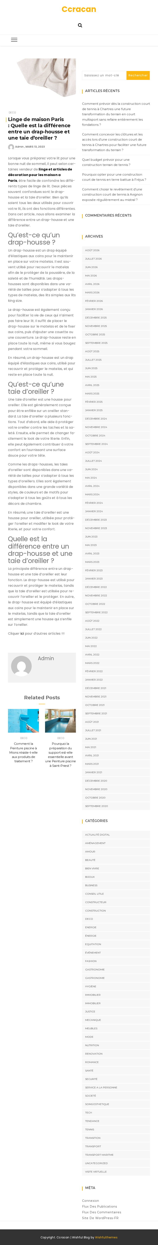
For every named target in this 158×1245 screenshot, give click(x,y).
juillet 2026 (93, 258)
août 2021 (92, 721)
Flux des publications (99, 1206)
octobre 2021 (95, 704)
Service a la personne (101, 1087)
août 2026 (92, 250)
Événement (93, 952)
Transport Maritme (99, 1154)
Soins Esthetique (97, 1104)
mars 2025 (92, 393)
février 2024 (94, 502)
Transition (92, 1137)
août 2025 (92, 351)
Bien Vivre (92, 868)
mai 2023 (91, 545)
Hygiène (90, 986)
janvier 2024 (94, 511)
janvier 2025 (93, 410)
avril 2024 (92, 485)
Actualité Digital (97, 834)
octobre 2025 (95, 334)
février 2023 (94, 570)
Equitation (93, 944)
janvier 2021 (93, 772)
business (91, 885)
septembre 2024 (96, 443)
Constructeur (95, 902)
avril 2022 (92, 654)
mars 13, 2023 (35, 147)
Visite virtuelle (96, 1171)
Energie (90, 927)
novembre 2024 (96, 427)
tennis (89, 1129)
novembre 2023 (96, 528)
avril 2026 (92, 284)
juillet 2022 (93, 629)
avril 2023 (92, 553)
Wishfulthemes (106, 1237)
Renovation (93, 1053)
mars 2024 (92, 494)
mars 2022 (92, 662)
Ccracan (79, 9)
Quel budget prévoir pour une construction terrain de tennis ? (106, 162)
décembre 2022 (96, 587)
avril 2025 (92, 385)
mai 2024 (91, 477)
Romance (92, 1062)
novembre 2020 (96, 789)
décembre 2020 (96, 780)
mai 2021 (90, 747)
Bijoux (90, 876)
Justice (90, 1011)
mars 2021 (92, 763)
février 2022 (94, 671)
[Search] (80, 25)
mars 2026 (92, 292)
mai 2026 (91, 275)
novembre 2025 (96, 326)
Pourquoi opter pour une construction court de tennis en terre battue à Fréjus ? (114, 177)
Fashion (90, 961)
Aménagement (95, 843)
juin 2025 (91, 368)
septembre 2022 (96, 612)
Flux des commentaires (101, 1212)
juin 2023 (91, 536)
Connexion (90, 1201)
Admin (19, 146)
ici (23, 633)
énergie (90, 935)
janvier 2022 (94, 679)
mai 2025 (90, 376)
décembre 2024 (96, 418)
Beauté (90, 859)
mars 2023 (92, 561)
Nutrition (92, 1045)
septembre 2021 (96, 713)
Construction (95, 910)
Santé (89, 1070)
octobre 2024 (95, 435)
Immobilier (93, 994)
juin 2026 (91, 267)
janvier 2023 (94, 578)
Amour (90, 851)
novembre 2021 (95, 696)
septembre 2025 (96, 342)
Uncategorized (96, 1163)
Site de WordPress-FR (100, 1218)
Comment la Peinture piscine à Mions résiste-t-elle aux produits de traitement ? (23, 752)
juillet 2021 (93, 730)
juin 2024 (91, 469)
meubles (91, 1028)
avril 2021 (92, 755)
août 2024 (92, 452)
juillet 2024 (93, 460)
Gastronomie (95, 969)
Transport (93, 1146)
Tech (88, 1112)
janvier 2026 (94, 309)
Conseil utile (94, 893)
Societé (90, 1095)
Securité (91, 1079)
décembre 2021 (95, 688)
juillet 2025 (93, 359)
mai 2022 (91, 646)
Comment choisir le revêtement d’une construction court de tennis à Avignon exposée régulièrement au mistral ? (112, 194)
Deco (12, 112)
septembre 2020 (96, 806)
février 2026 (94, 300)
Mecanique (93, 1019)
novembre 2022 (96, 595)
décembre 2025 (96, 317)
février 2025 (93, 401)
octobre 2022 (95, 603)
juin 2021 (91, 738)
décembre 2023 (96, 519)
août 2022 (92, 620)
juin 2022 (91, 637)
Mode (89, 1036)
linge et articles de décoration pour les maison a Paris (40, 175)
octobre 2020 (95, 797)
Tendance (92, 1121)
